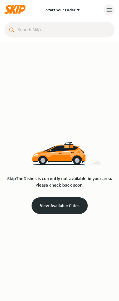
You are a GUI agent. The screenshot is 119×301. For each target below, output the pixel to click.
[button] (16, 12)
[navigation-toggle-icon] (109, 9)
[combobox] (59, 29)
